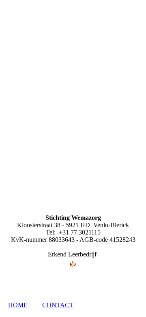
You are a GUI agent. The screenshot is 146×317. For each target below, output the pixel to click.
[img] (73, 51)
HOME (18, 305)
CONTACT (57, 305)
